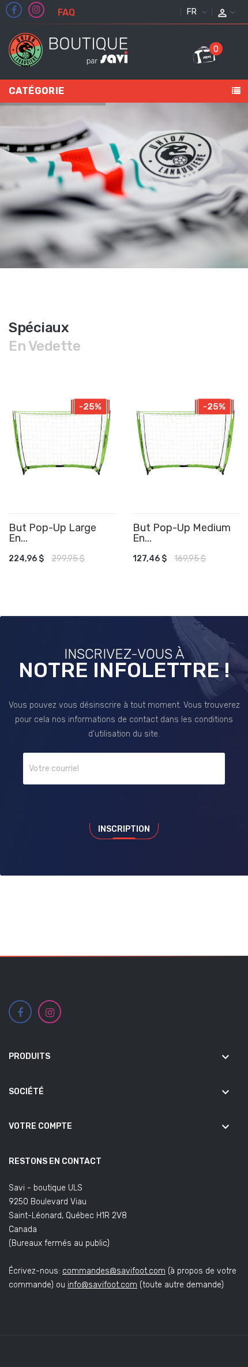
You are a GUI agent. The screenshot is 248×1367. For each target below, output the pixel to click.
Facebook (14, 10)
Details (94, 552)
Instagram (36, 10)
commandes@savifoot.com (114, 1271)
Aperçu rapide (111, 552)
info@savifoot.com (102, 1285)
